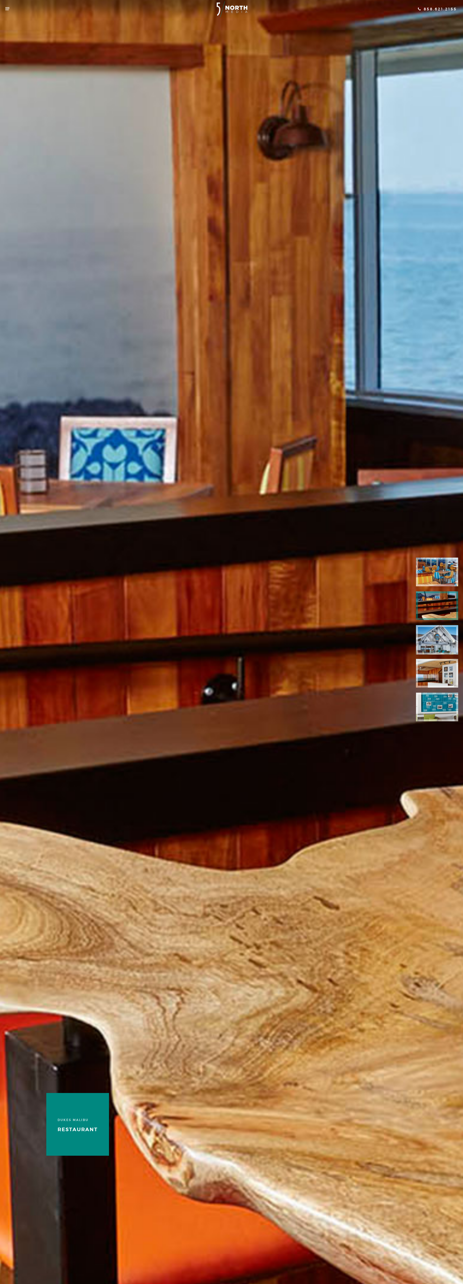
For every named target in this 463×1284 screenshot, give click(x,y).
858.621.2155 (439, 9)
